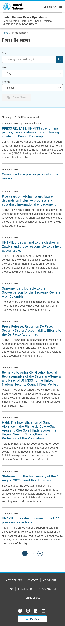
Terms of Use (32, 597)
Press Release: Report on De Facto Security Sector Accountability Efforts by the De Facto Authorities (31, 330)
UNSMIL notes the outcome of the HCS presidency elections (31, 520)
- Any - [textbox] (9, 73)
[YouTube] (43, 611)
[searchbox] (31, 88)
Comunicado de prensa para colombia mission (30, 176)
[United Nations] (13, 6)
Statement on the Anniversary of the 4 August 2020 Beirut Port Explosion (30, 478)
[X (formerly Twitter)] (35, 611)
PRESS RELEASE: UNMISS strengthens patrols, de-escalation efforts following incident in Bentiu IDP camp (30, 132)
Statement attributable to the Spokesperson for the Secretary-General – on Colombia (31, 292)
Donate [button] (34, 618)
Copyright (49, 580)
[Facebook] (21, 611)
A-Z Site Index (14, 580)
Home (5, 32)
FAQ (10, 588)
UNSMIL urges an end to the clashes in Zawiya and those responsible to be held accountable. (32, 246)
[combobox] (32, 73)
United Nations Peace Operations (25, 17)
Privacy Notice (47, 588)
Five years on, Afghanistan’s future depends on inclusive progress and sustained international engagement (29, 200)
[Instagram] (28, 611)
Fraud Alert (25, 588)
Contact (33, 580)
